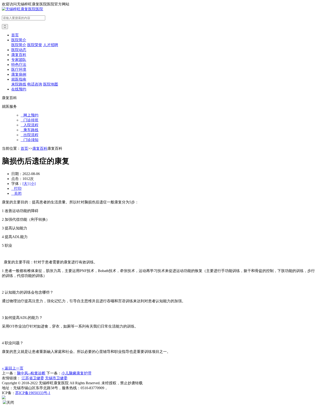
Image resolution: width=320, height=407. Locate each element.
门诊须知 (29, 140)
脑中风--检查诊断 (31, 373)
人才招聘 (50, 45)
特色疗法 (18, 65)
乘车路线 (29, 130)
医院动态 (18, 50)
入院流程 (29, 125)
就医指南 (18, 79)
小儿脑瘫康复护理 (76, 373)
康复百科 (18, 55)
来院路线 (18, 84)
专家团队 (18, 60)
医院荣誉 (34, 45)
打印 (16, 188)
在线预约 (18, 89)
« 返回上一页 (12, 368)
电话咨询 (34, 84)
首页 (15, 35)
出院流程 (29, 135)
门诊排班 (29, 120)
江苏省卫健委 (33, 378)
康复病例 (18, 74)
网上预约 (29, 115)
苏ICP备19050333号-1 (32, 393)
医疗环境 (18, 69)
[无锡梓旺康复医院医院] (22, 9)
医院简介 (18, 40)
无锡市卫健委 (56, 378)
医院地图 (50, 84)
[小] (33, 184)
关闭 (16, 193)
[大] (25, 184)
